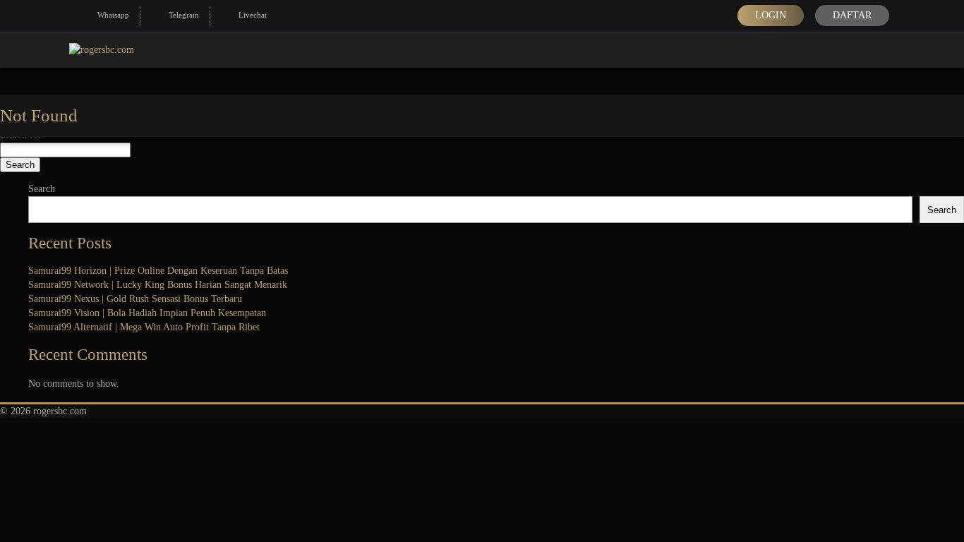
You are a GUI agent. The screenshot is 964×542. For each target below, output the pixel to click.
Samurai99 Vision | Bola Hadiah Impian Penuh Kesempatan (147, 313)
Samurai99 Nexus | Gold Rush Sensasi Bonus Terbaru (135, 299)
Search (41, 188)
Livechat (253, 15)
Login (770, 15)
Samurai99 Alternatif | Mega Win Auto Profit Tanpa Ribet (144, 327)
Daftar (852, 15)
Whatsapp (113, 15)
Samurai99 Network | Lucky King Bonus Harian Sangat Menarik (157, 284)
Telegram (184, 15)
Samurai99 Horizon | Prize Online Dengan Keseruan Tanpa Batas (158, 270)
